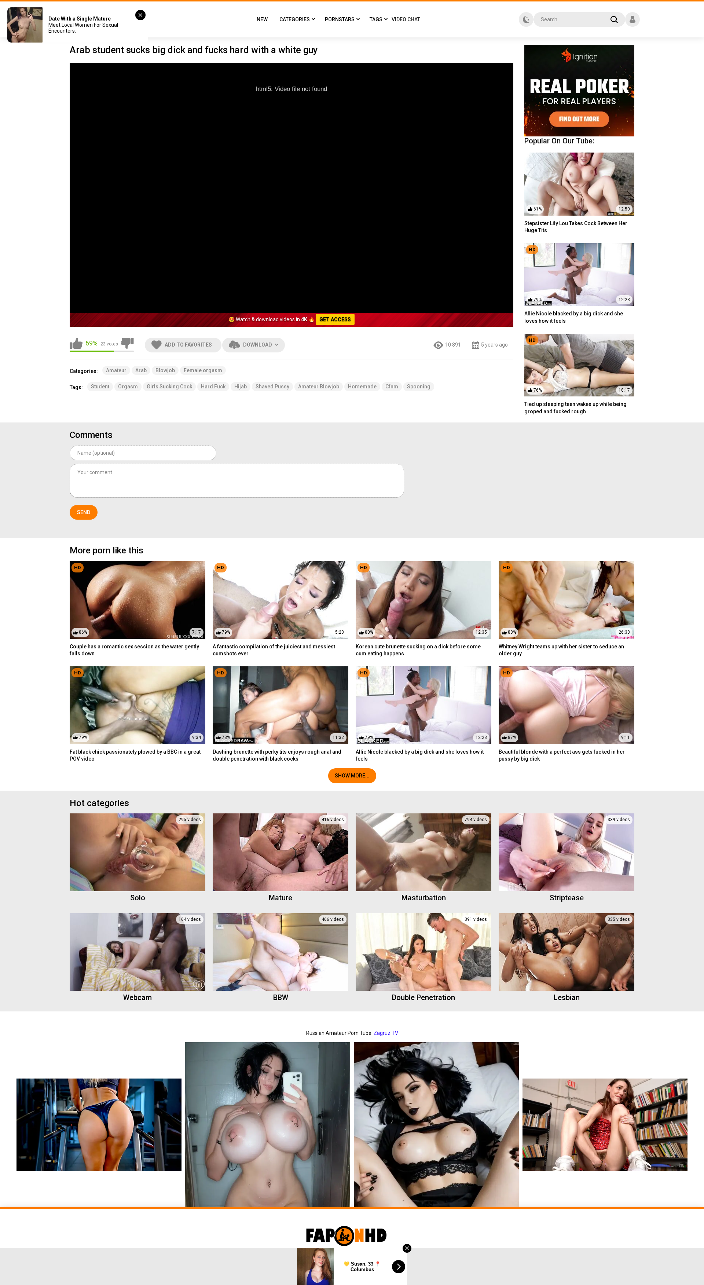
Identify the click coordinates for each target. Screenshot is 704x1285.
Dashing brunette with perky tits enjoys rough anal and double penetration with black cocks (277, 755)
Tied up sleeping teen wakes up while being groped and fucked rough (575, 407)
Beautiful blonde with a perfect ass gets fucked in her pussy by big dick (562, 755)
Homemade (362, 386)
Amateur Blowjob (318, 386)
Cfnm (391, 386)
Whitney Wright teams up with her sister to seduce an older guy (561, 650)
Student (100, 386)
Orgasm (128, 386)
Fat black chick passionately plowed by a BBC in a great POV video (135, 755)
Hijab (240, 386)
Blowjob (165, 370)
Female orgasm (203, 370)
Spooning (418, 386)
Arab (141, 370)
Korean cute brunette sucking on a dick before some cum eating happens (418, 650)
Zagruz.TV (386, 1033)
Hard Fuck (213, 386)
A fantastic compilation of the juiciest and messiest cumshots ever (274, 650)
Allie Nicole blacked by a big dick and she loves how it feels (573, 317)
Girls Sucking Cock (169, 386)
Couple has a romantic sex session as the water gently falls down (134, 650)
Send (83, 512)
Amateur (116, 370)
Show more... (352, 776)
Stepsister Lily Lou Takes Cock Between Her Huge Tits (575, 227)
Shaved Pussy (272, 386)
